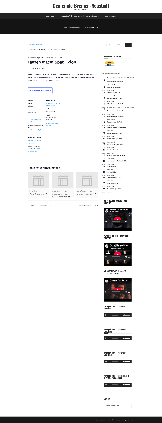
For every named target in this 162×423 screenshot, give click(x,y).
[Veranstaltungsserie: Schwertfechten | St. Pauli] (95, 193)
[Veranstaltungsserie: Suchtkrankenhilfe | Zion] (114, 147)
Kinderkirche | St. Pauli (114, 178)
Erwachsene (31, 130)
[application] (118, 215)
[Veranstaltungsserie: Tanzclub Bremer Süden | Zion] (114, 125)
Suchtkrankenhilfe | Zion (87, 205)
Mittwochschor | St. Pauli (59, 191)
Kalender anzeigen (106, 193)
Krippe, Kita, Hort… (109, 16)
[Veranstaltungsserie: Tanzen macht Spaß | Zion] (114, 142)
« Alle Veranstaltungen (35, 44)
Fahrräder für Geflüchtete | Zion (40, 205)
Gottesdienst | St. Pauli (114, 189)
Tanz (41, 130)
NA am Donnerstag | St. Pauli (116, 155)
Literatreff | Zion (112, 172)
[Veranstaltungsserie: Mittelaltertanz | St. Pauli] (114, 120)
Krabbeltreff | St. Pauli (114, 87)
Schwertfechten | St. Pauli (84, 191)
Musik (37, 130)
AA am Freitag (111, 166)
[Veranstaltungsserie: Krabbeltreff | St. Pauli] (114, 85)
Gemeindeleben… (92, 16)
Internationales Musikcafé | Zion (117, 161)
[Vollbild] (129, 221)
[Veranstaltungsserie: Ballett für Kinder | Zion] (46, 193)
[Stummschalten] (126, 221)
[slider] (128, 315)
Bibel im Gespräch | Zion (114, 133)
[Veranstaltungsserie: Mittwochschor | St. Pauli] (69, 196)
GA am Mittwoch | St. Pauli (115, 116)
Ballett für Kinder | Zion (34, 191)
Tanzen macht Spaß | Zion (115, 144)
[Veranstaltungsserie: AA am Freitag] (114, 164)
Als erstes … (50, 16)
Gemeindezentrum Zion (35, 140)
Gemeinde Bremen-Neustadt (81, 5)
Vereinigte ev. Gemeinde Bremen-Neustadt (53, 104)
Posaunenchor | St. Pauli (114, 139)
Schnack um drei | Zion (114, 93)
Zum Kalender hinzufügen (40, 91)
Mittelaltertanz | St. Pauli (114, 122)
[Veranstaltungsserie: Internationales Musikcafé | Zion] (114, 158)
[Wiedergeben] (106, 221)
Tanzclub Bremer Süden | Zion (116, 128)
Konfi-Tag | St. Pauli (113, 183)
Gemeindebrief (64, 16)
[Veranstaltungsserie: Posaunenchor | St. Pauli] (114, 136)
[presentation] (38, 180)
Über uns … (78, 16)
